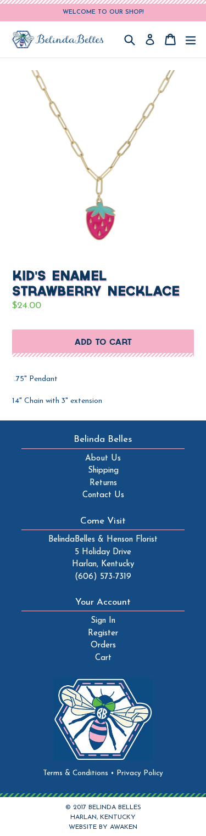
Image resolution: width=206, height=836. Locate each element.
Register (103, 633)
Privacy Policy (139, 773)
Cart (103, 658)
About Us (103, 458)
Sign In (103, 621)
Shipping (103, 471)
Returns (103, 483)
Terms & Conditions (78, 773)
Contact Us (103, 495)
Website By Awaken (103, 827)
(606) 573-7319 (103, 577)
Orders (103, 645)
